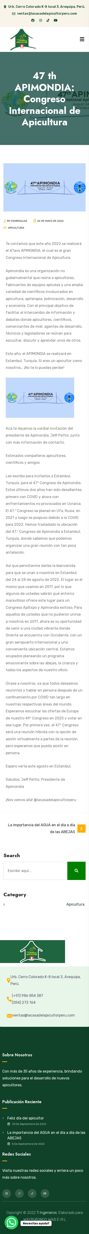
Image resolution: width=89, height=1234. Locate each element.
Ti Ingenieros (47, 1212)
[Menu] (82, 39)
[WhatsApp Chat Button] (11, 1222)
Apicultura (16, 227)
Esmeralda (19, 221)
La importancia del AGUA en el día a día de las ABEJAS (46, 1135)
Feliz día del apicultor (25, 1118)
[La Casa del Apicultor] (23, 39)
